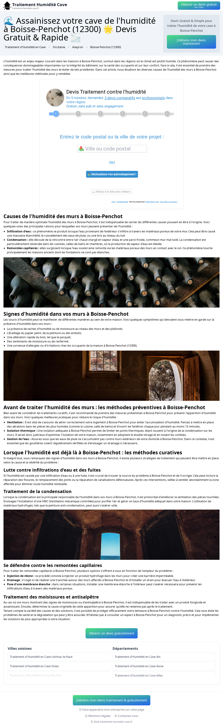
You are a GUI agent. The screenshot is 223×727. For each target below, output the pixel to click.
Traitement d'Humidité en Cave (25, 47)
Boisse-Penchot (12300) (105, 47)
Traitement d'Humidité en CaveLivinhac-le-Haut (41, 657)
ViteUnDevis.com (152, 202)
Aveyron (77, 47)
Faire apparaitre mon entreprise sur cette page (113, 709)
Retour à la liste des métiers (112, 191)
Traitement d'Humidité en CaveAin (137, 657)
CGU (113, 202)
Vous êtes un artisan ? (169, 202)
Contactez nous (128, 716)
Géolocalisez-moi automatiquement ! (113, 174)
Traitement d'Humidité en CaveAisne (139, 666)
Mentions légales (99, 716)
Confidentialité (122, 202)
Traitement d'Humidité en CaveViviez (34, 666)
